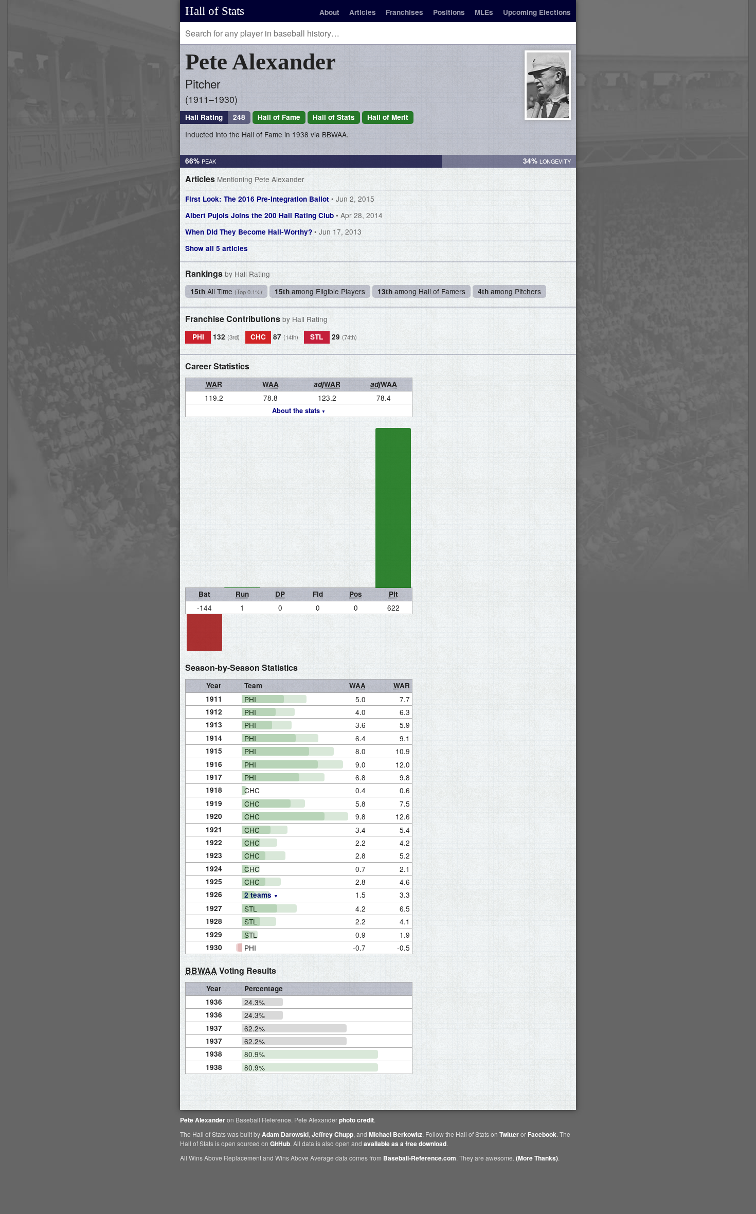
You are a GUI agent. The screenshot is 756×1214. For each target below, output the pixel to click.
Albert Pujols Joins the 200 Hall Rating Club (284, 215)
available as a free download (405, 1143)
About (329, 12)
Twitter (509, 1134)
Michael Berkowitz (395, 1134)
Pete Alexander (202, 1119)
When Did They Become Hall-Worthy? (273, 231)
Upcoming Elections (537, 12)
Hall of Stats (214, 10)
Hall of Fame (279, 117)
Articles (362, 12)
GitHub (280, 1143)
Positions (449, 12)
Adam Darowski (285, 1134)
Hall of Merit (387, 117)
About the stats (296, 410)
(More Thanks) (537, 1158)
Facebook (542, 1134)
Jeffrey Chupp (332, 1134)
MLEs (484, 12)
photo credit (356, 1119)
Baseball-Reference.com (419, 1158)
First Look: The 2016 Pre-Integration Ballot (279, 198)
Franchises (404, 12)
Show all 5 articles (216, 248)
